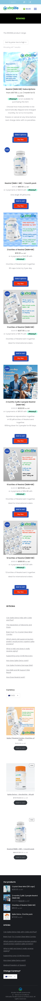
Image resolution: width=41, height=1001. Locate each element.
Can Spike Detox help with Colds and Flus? (20, 932)
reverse (9, 651)
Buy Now (20, 139)
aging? (15, 651)
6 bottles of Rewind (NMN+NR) (20, 484)
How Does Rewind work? (15, 677)
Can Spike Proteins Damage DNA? (19, 665)
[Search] (24, 2)
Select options (20, 135)
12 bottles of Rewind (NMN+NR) (20, 558)
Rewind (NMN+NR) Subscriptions (20, 89)
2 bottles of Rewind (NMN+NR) (20, 249)
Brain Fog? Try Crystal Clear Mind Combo (19, 936)
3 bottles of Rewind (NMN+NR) (20, 327)
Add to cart (20, 201)
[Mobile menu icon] (35, 9)
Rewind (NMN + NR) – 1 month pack (20, 183)
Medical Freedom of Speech (14, 965)
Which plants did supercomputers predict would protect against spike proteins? (20, 641)
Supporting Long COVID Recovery (19, 656)
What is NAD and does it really (18, 649)
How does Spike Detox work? (17, 660)
